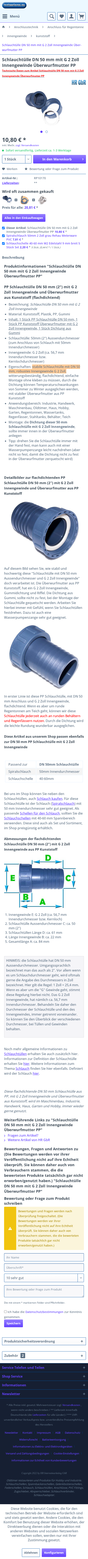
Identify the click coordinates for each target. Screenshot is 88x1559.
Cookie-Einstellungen (66, 1453)
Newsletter (11, 1432)
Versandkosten (71, 1405)
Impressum (44, 1432)
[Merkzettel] (61, 16)
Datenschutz (72, 1432)
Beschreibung (13, 257)
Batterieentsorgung (54, 1439)
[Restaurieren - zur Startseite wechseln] (14, 6)
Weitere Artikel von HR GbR (28, 1140)
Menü (15, 16)
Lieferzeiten (10, 183)
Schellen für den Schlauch (40, 813)
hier (26, 1063)
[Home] (3, 27)
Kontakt (27, 1432)
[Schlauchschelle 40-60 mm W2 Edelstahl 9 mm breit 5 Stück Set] (42, 200)
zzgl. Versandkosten (27, 145)
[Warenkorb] (81, 16)
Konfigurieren (54, 1553)
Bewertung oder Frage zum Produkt (54, 169)
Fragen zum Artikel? (22, 1135)
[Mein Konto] (71, 16)
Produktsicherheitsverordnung (29, 1341)
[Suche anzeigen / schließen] (51, 16)
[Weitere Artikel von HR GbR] (79, 82)
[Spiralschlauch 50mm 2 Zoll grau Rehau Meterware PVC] (25, 200)
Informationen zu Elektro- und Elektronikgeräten (42, 1446)
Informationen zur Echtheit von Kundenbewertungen (44, 1460)
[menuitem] (11, 16)
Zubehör (14, 1355)
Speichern (13, 1323)
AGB (57, 1432)
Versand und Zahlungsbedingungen (27, 1453)
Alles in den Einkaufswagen (24, 218)
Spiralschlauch (63, 803)
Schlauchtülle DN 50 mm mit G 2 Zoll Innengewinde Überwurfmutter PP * (42, 230)
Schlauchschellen (17, 818)
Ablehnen (31, 1553)
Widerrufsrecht (28, 1439)
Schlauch (22, 1068)
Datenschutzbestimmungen (44, 1312)
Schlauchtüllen (15, 1054)
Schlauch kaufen (49, 798)
